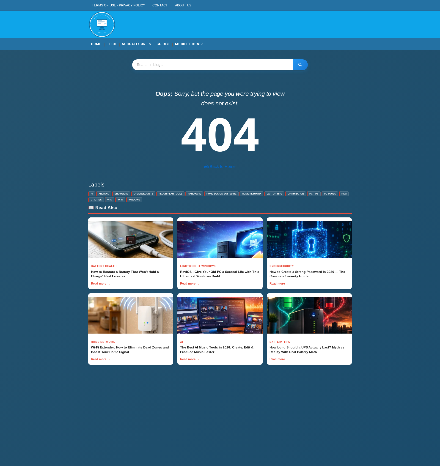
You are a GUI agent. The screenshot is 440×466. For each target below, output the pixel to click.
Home (96, 44)
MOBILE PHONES (189, 44)
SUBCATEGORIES (136, 44)
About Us (183, 5)
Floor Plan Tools (170, 193)
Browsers (121, 193)
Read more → (100, 283)
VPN (109, 199)
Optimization (296, 193)
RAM (343, 193)
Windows (134, 199)
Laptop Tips (274, 193)
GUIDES (163, 44)
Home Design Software (221, 193)
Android (104, 193)
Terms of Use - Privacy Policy (118, 5)
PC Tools (330, 193)
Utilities (96, 199)
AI (92, 193)
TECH (111, 44)
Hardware (194, 193)
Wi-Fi (120, 199)
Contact (160, 5)
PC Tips (314, 193)
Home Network (251, 193)
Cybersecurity (143, 193)
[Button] (300, 64)
